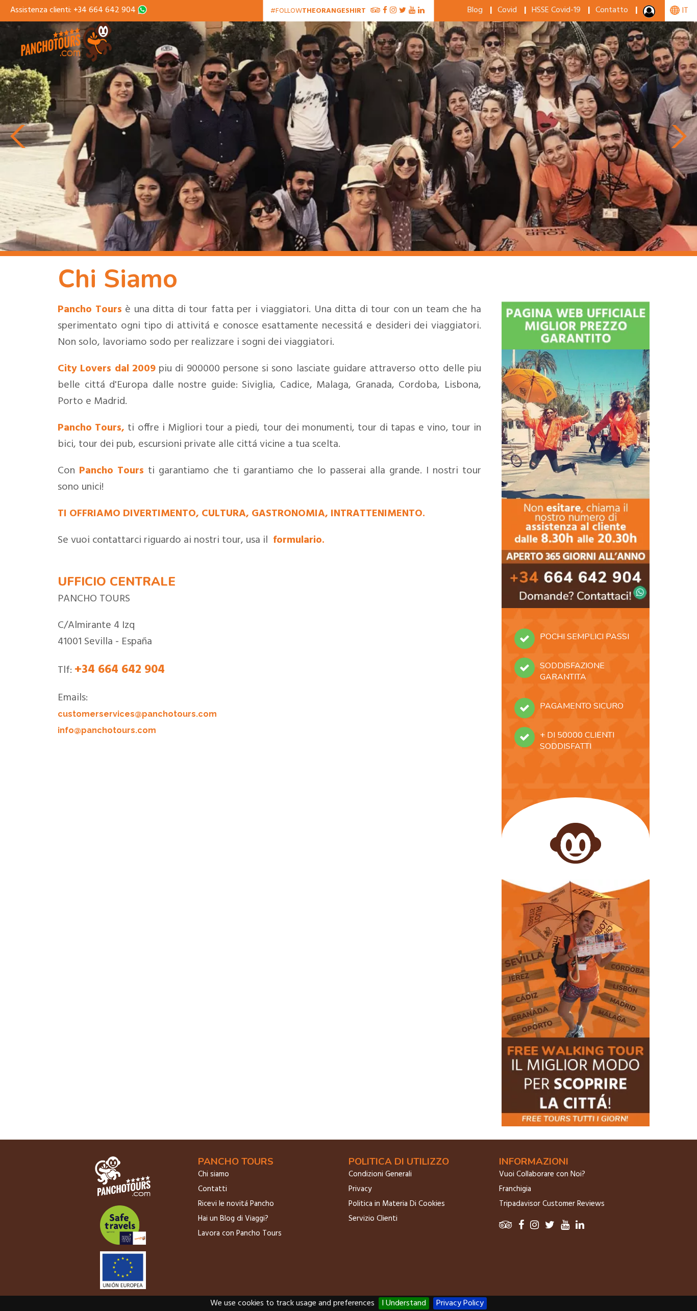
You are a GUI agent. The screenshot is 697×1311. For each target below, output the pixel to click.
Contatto (611, 10)
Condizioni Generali (380, 1174)
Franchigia (515, 1189)
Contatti (212, 1189)
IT (684, 10)
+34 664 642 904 (104, 10)
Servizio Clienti (372, 1219)
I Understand (404, 1303)
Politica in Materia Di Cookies (396, 1204)
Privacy (359, 1189)
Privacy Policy (460, 1303)
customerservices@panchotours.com (137, 714)
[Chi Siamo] (67, 60)
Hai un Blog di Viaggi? (233, 1219)
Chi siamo (213, 1174)
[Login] (650, 13)
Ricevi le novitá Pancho (236, 1204)
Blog (475, 10)
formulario (297, 540)
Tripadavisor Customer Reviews (552, 1204)
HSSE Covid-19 (556, 10)
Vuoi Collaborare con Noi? (542, 1174)
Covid (507, 10)
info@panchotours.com (107, 730)
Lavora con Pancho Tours (240, 1233)
